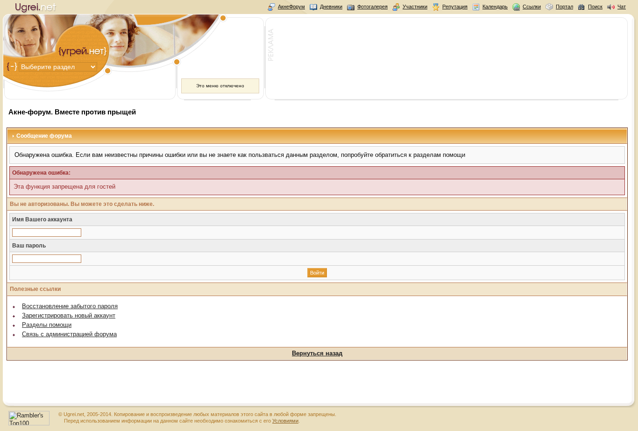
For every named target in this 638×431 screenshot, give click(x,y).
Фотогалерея (372, 6)
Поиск (595, 6)
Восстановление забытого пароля (70, 306)
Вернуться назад (317, 353)
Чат (621, 6)
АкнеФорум (291, 6)
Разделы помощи (46, 324)
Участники (415, 6)
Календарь (495, 6)
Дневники (331, 6)
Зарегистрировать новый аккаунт (68, 315)
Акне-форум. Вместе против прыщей (72, 112)
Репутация (455, 6)
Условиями (285, 421)
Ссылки (532, 6)
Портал (564, 6)
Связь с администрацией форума (69, 334)
